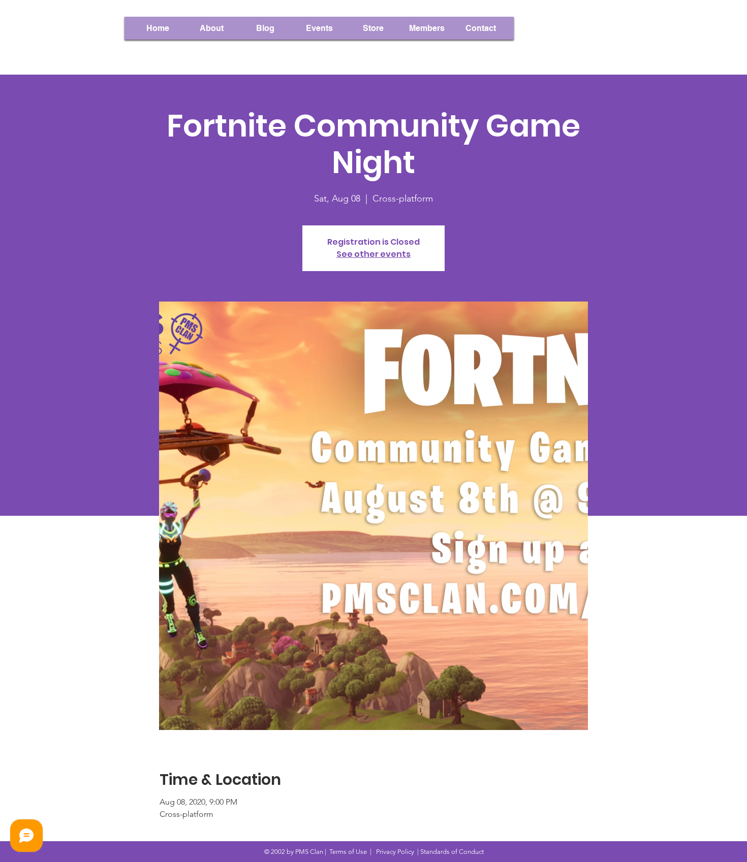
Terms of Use (348, 851)
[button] (427, 28)
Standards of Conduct (452, 851)
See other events (373, 254)
